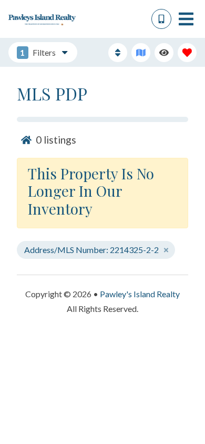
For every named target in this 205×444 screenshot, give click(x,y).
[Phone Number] (161, 19)
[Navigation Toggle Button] (186, 18)
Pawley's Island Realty (140, 294)
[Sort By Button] (117, 52)
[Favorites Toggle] (187, 52)
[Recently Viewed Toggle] (164, 52)
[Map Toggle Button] (140, 52)
